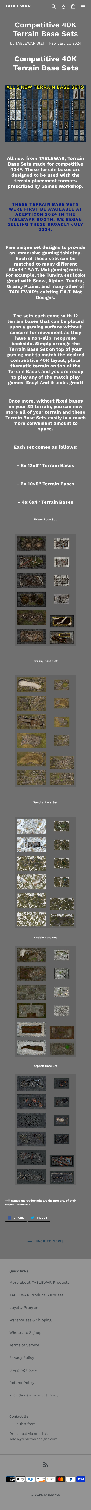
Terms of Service (24, 1345)
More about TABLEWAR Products (39, 1282)
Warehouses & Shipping (30, 1320)
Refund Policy (21, 1382)
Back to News (49, 1241)
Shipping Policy (23, 1370)
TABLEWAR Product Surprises (36, 1295)
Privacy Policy (21, 1357)
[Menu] (83, 6)
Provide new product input (33, 1395)
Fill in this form (22, 1424)
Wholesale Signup (25, 1332)
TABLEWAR (18, 5)
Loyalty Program (24, 1307)
